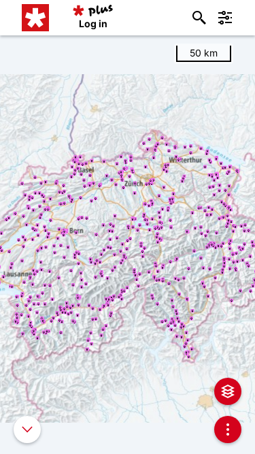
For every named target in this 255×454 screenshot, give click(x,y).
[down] (27, 429)
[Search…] (199, 18)
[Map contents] (227, 391)
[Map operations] (227, 429)
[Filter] (225, 18)
